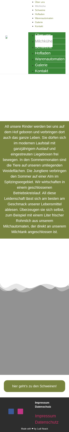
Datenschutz (43, 406)
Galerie (39, 22)
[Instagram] (20, 411)
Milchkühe (40, 6)
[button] (3, 302)
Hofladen (40, 14)
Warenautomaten (44, 18)
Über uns (40, 2)
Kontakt (39, 26)
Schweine (40, 10)
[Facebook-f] (11, 411)
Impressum (42, 402)
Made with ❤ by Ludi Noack (34, 428)
